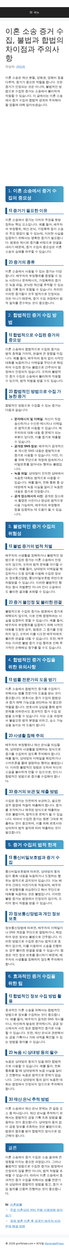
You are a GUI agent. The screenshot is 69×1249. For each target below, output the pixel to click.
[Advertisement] (34, 146)
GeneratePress (54, 1243)
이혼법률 (16, 1204)
